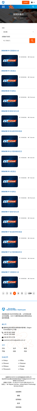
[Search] (33, 7)
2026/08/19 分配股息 (8, 71)
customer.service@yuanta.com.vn (14, 340)
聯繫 (18, 395)
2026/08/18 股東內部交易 (10, 111)
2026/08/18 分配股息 (8, 171)
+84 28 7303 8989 (9, 334)
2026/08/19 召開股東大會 (10, 51)
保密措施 (18, 407)
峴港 (25, 348)
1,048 (29, 293)
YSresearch (6, 369)
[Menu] (4, 7)
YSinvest (6, 363)
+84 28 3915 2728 (9, 337)
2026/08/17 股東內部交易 (10, 212)
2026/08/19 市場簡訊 (8, 192)
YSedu (22, 369)
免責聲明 (18, 392)
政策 (18, 403)
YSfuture (6, 366)
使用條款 (18, 399)
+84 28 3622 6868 (9, 332)
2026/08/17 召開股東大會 (10, 272)
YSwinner (23, 363)
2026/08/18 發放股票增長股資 (11, 131)
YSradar (22, 366)
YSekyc (5, 360)
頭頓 (14, 351)
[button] (32, 2)
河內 (3, 348)
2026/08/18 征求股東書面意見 (11, 151)
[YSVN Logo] (3, 2)
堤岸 (14, 348)
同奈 (25, 351)
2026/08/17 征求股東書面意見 (11, 252)
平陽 (3, 351)
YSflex (22, 360)
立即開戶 (25, 2)
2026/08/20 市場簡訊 (8, 91)
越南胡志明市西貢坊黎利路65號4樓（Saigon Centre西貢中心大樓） (17, 328)
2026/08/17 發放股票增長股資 (11, 232)
